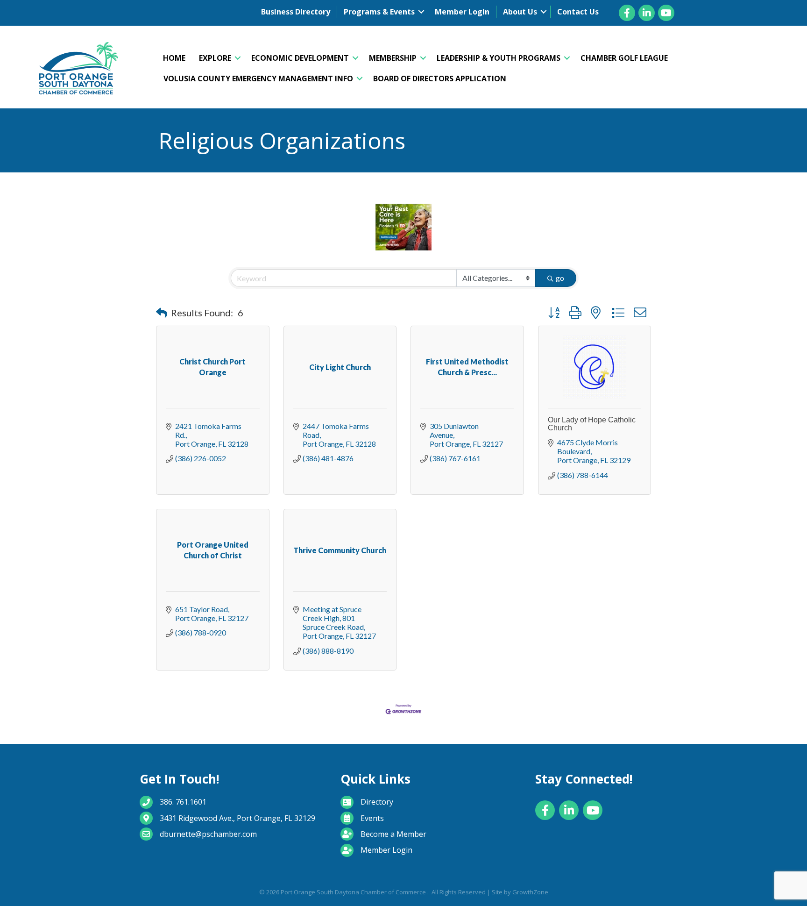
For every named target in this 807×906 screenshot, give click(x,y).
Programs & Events (379, 12)
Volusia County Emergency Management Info (258, 78)
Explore (215, 58)
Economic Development (300, 58)
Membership (393, 58)
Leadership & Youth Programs (498, 58)
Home (174, 58)
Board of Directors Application (439, 78)
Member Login (462, 12)
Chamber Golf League (624, 58)
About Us (520, 12)
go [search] (560, 277)
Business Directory (295, 12)
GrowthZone (530, 892)
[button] (161, 312)
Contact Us (578, 12)
